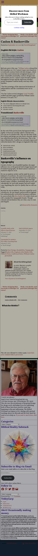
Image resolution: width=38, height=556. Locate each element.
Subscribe (27, 22)
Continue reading (19, 27)
